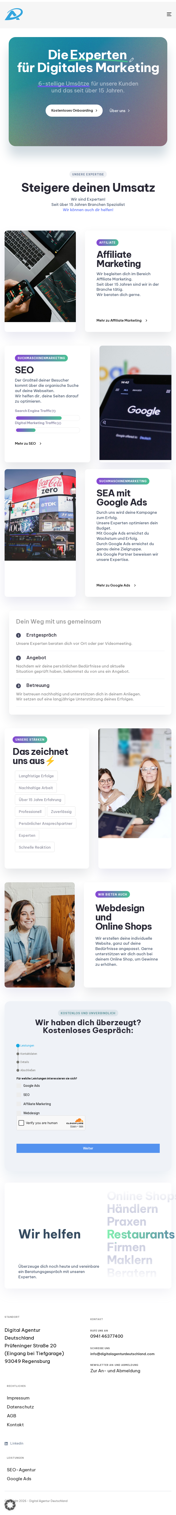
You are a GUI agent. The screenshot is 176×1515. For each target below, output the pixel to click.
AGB (11, 1415)
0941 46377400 (106, 1336)
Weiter (88, 1148)
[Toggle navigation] (143, 14)
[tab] (25, 1045)
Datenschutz (20, 1407)
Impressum (18, 1398)
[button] (10, 1505)
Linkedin (16, 1443)
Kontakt (15, 1424)
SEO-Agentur (21, 1469)
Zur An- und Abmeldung (115, 1370)
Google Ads (19, 1478)
